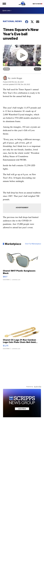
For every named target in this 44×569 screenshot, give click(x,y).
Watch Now (37, 4)
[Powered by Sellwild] (37, 387)
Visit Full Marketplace (33, 244)
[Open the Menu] (4, 4)
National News (12, 21)
